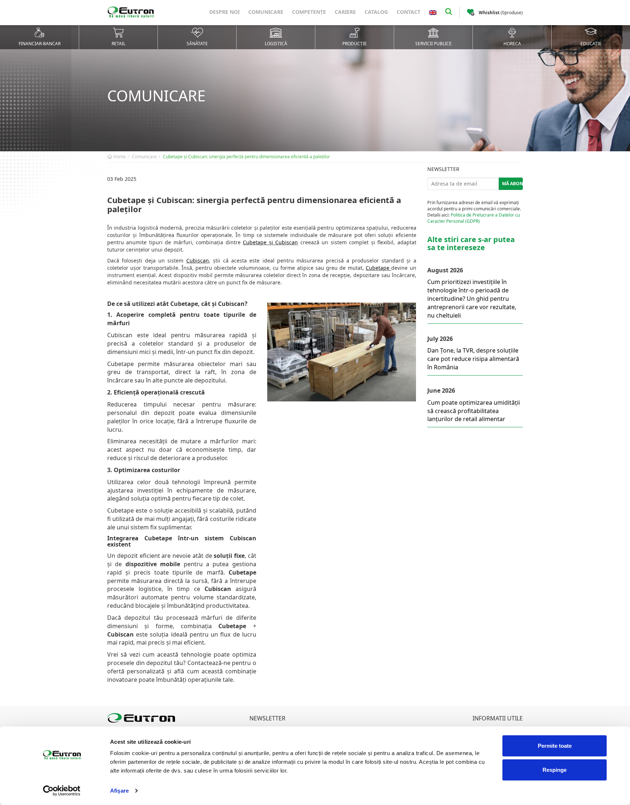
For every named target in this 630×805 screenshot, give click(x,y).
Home (119, 156)
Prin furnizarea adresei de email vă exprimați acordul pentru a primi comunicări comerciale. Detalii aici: (474, 211)
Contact (408, 11)
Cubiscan (197, 260)
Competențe (309, 11)
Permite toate (555, 746)
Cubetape (378, 267)
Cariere (345, 11)
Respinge (554, 769)
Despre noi (224, 11)
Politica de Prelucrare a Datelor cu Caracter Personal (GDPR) (473, 218)
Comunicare (265, 11)
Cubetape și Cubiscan (270, 242)
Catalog (376, 11)
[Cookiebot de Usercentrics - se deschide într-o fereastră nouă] (62, 790)
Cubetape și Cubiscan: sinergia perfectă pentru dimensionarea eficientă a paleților (246, 156)
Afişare (119, 791)
